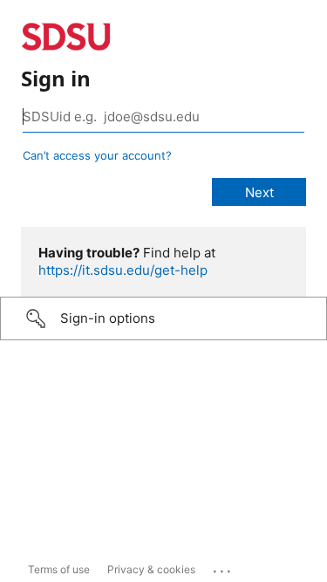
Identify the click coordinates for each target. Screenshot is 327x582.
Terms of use (59, 569)
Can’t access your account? (97, 155)
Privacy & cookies (151, 569)
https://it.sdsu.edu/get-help (123, 270)
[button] (163, 318)
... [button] (223, 567)
